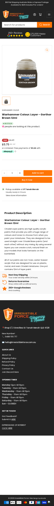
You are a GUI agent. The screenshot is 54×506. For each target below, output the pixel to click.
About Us (6, 354)
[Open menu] (49, 14)
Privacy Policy (8, 365)
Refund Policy (8, 361)
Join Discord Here (10, 372)
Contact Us (7, 368)
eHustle (43, 498)
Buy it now (27, 180)
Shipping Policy (9, 358)
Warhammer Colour (10, 110)
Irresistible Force (22, 498)
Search (46, 24)
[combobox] (27, 25)
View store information (16, 195)
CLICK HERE (7, 428)
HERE (13, 419)
